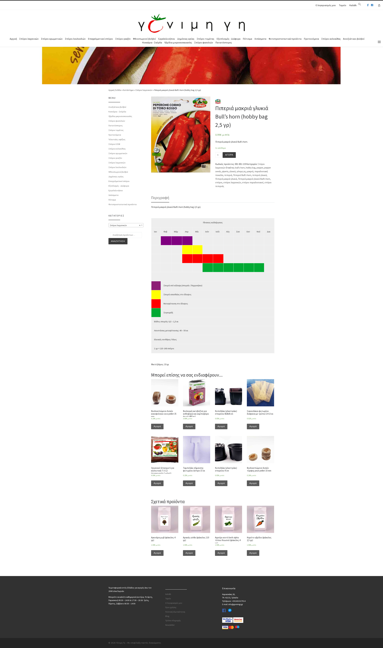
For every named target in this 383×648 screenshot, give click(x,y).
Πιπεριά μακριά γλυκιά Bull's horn (254, 178)
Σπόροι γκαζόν (123, 38)
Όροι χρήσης (170, 607)
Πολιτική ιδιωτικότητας (175, 612)
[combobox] (125, 225)
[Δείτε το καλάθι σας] (379, 5)
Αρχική (13, 38)
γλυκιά (232, 171)
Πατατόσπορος (223, 42)
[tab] (160, 198)
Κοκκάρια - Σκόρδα (152, 42)
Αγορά (229, 155)
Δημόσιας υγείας (185, 38)
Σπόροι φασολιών (203, 42)
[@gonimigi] (372, 5)
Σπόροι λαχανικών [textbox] (125, 225)
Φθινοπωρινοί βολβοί (144, 38)
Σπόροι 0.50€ (114, 144)
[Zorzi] (218, 101)
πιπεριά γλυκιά (259, 175)
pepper (260, 167)
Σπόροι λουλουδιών (75, 38)
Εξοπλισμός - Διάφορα (228, 38)
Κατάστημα (128, 90)
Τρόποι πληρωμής (173, 620)
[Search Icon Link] (359, 5)
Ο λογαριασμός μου (326, 5)
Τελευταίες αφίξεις (116, 139)
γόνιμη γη (241, 171)
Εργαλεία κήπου (166, 38)
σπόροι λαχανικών (232, 182)
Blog (167, 616)
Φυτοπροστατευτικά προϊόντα (285, 38)
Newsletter (170, 625)
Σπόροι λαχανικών (29, 38)
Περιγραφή (160, 197)
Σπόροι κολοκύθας (331, 38)
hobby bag (251, 167)
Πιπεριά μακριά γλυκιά (226, 178)
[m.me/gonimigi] (368, 5)
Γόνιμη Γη (120, 643)
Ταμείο (342, 5)
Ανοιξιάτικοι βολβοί (353, 38)
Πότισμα (247, 38)
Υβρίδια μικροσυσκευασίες (178, 42)
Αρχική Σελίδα (115, 90)
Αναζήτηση (118, 241)
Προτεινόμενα (311, 38)
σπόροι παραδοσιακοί (252, 182)
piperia (225, 171)
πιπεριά (228, 175)
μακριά (250, 171)
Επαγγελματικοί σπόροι (100, 38)
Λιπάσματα (260, 38)
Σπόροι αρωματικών (52, 38)
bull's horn (240, 167)
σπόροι (218, 182)
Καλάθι (353, 5)
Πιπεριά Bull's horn (242, 175)
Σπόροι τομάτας (205, 38)
